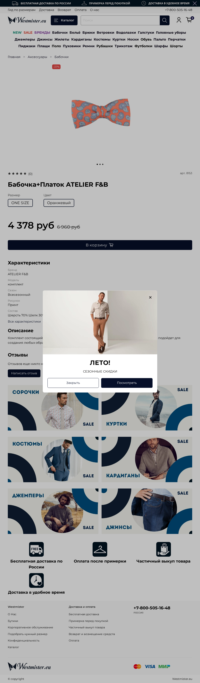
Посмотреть (127, 383)
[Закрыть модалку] (150, 297)
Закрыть (73, 383)
